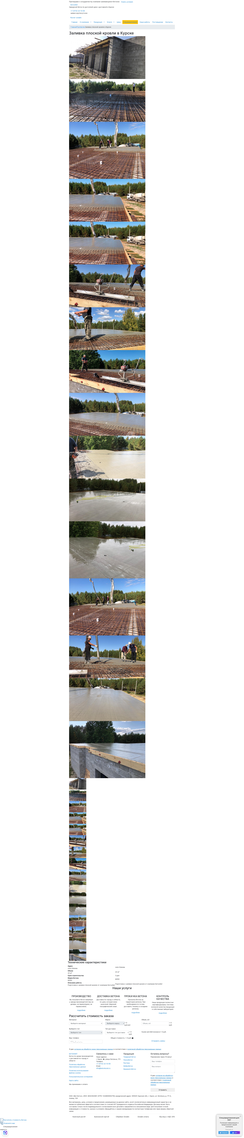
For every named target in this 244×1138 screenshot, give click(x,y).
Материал (73, 1020)
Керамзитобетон (129, 1069)
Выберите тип (74, 1029)
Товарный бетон (129, 1057)
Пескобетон (127, 1060)
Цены (119, 22)
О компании (84, 22)
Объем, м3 (145, 1020)
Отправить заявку (158, 1041)
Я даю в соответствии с (115, 1049)
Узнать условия (127, 2)
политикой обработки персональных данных (144, 1049)
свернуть (3, 1129)
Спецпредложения (130, 22)
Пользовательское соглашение (81, 1077)
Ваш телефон (74, 1038)
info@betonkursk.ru (103, 1068)
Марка (107, 1020)
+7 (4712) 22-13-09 (78, 11)
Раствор (126, 1063)
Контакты (169, 22)
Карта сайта (73, 1080)
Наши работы (145, 22)
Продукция (98, 22)
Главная (74, 22)
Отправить (163, 1090)
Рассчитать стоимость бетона (14, 1120)
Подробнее (81, 1010)
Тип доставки (110, 1029)
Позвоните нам (9, 1123)
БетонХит (74, 5)
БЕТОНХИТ (73, 1054)
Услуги (109, 22)
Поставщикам (157, 22)
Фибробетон (128, 1066)
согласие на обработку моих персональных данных (93, 1049)
